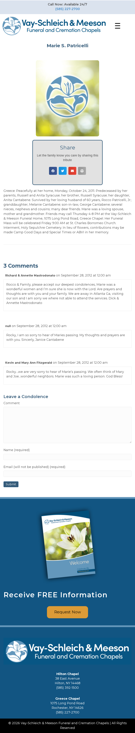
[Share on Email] (72, 171)
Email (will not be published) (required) (34, 467)
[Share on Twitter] (63, 171)
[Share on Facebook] (53, 171)
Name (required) (17, 450)
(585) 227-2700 (67, 9)
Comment (12, 403)
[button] (116, 25)
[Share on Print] (82, 171)
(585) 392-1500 (67, 688)
